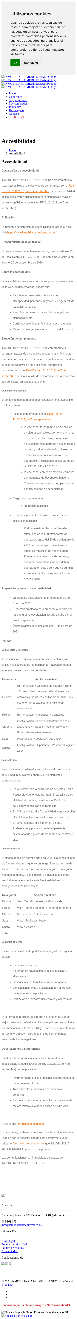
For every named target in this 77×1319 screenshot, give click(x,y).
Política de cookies (12, 1247)
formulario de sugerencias (28, 1143)
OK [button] (15, 62)
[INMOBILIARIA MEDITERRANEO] (28, 82)
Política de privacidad (14, 1244)
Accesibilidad (9, 1251)
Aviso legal (8, 1241)
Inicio (12, 150)
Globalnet (7, 1284)
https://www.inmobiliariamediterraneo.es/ (31, 232)
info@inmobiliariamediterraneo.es (21, 1224)
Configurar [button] (31, 62)
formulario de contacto (30, 1123)
